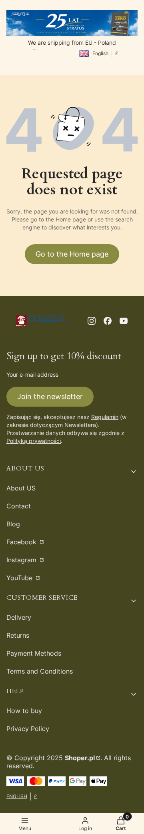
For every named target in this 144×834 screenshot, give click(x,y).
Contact (18, 506)
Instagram (22, 560)
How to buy (24, 711)
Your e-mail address (32, 374)
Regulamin (104, 416)
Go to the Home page (72, 254)
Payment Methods (33, 653)
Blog (13, 524)
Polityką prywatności (33, 440)
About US (21, 488)
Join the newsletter (50, 396)
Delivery (18, 617)
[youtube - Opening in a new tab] (123, 321)
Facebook (22, 542)
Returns (17, 635)
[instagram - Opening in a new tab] (91, 321)
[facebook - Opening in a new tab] (107, 321)
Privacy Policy (27, 729)
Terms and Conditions (39, 671)
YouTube (20, 578)
